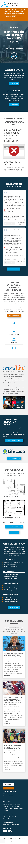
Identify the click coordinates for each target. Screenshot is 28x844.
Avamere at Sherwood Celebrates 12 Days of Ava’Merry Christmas (12, 747)
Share (20, 224)
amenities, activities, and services (12, 553)
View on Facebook (21, 222)
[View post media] (14, 220)
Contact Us (8, 784)
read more (7, 675)
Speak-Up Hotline (15, 824)
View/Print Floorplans (14, 527)
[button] (9, 223)
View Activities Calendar (14, 440)
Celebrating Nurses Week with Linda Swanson (13, 654)
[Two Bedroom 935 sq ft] (14, 516)
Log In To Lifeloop (14, 458)
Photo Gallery (14, 326)
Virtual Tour (14, 342)
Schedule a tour (14, 315)
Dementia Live (20, 376)
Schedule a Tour (8, 788)
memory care (21, 301)
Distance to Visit (14, 334)
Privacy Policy (6, 806)
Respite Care (6, 818)
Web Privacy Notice (15, 804)
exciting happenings (15, 627)
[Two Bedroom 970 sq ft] (14, 494)
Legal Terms (6, 804)
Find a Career (6, 824)
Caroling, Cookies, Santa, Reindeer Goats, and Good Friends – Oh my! (14, 699)
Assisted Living (6, 816)
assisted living (15, 297)
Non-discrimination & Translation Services (13, 808)
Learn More (14, 83)
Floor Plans (14, 351)
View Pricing (14, 532)
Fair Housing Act (15, 806)
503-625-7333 (11, 17)
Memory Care (15, 816)
